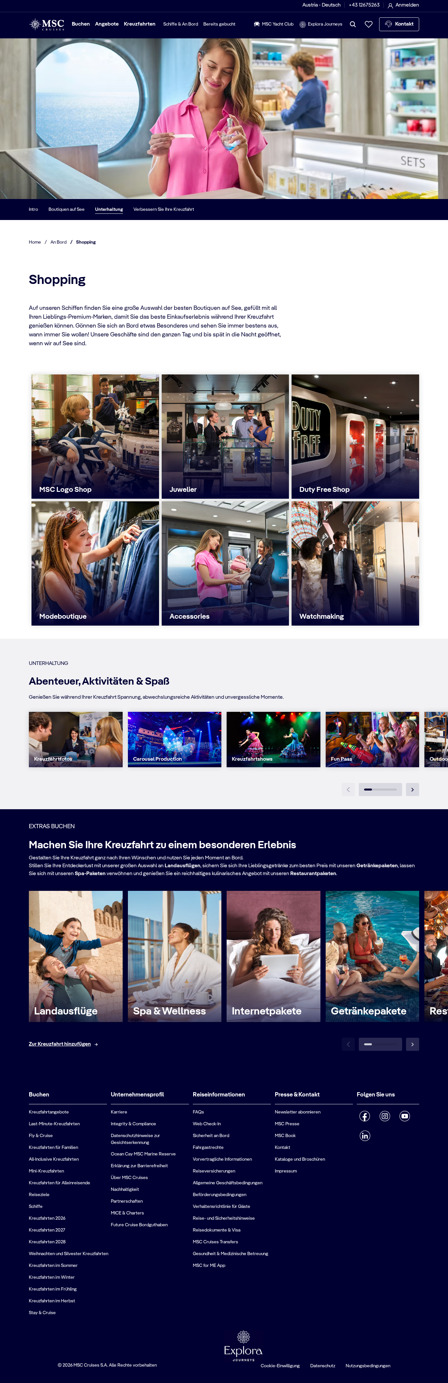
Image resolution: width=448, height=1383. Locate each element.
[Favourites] (368, 24)
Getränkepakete (369, 1011)
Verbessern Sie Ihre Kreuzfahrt (163, 209)
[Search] (353, 24)
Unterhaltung (109, 209)
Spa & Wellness (169, 1011)
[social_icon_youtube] (405, 1116)
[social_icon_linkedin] (365, 1136)
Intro (33, 209)
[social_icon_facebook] (365, 1116)
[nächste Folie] (412, 789)
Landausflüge (66, 1011)
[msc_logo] (46, 24)
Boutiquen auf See (67, 209)
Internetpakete (267, 1011)
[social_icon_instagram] (385, 1116)
